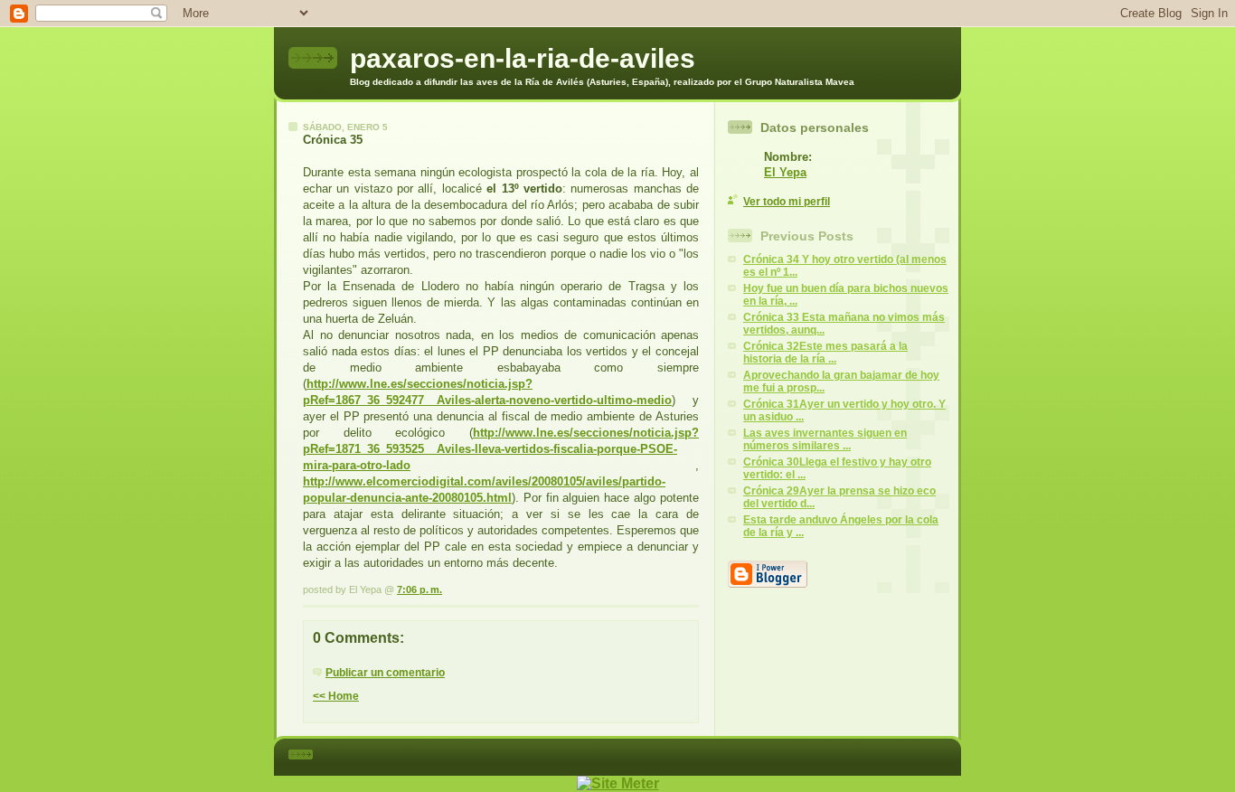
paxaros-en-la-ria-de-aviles (522, 58)
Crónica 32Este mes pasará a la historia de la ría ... (825, 352)
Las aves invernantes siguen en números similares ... (825, 439)
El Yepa (785, 172)
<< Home (336, 696)
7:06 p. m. (419, 589)
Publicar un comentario (385, 672)
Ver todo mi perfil (786, 201)
